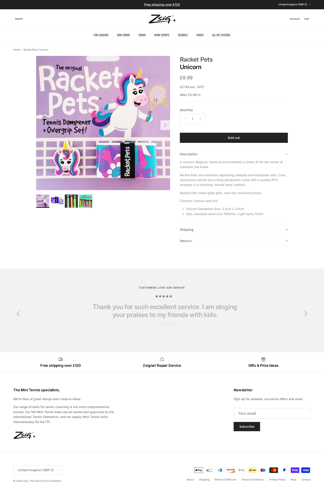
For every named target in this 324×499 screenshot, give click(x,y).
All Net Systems (221, 35)
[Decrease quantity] (184, 119)
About (190, 479)
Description (188, 154)
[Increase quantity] (201, 119)
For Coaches (101, 35)
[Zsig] (162, 19)
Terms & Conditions (252, 479)
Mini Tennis (123, 35)
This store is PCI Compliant (45, 480)
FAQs (293, 479)
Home (16, 49)
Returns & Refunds (225, 479)
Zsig (25, 480)
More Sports (161, 35)
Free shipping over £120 (162, 4)
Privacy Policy (277, 479)
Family (200, 35)
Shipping (187, 229)
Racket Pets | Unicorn (36, 49)
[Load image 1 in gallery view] (103, 123)
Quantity (186, 110)
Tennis (142, 35)
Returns (186, 241)
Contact (306, 479)
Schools (183, 35)
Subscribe (246, 426)
